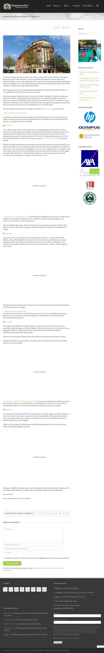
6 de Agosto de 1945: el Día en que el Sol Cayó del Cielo (89, 79)
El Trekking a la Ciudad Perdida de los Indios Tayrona (28, 634)
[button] (97, 5)
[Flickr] (11, 589)
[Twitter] (16, 589)
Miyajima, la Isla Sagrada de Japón (67, 588)
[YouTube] (22, 589)
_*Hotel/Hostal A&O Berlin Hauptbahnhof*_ (18, 401)
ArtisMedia (41, 650)
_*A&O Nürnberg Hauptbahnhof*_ (15, 311)
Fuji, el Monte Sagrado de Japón (66, 601)
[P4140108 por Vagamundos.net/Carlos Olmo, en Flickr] (7, 322)
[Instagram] (27, 589)
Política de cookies (64, 650)
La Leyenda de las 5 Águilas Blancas (28, 624)
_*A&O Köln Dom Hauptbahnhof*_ (15, 217)
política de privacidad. (73, 634)
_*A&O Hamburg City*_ (51, 138)
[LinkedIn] (44, 589)
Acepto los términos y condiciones (67, 638)
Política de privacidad (51, 650)
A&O (67, 90)
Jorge (6, 634)
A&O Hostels (46, 109)
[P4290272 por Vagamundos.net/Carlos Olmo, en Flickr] (7, 126)
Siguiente (65, 27)
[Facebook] (5, 589)
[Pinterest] (33, 589)
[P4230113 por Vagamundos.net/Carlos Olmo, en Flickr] (7, 410)
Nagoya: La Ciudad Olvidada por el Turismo (89, 86)
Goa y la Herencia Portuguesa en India (24, 620)
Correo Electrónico (61, 620)
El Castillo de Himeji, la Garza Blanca (87, 99)
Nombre (57, 613)
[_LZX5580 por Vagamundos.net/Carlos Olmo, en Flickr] (7, 233)
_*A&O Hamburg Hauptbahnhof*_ (15, 113)
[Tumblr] (39, 589)
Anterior (57, 27)
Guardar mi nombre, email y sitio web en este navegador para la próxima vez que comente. (37, 558)
